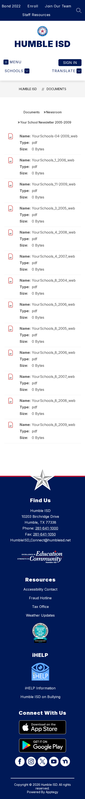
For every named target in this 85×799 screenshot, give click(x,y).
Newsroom (54, 112)
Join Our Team (58, 6)
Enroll (32, 6)
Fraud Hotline (40, 598)
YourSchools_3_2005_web (53, 208)
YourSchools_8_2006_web (53, 352)
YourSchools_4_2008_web (54, 232)
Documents (56, 89)
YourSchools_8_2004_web (54, 280)
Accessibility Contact (40, 589)
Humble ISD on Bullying (40, 697)
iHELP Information (40, 688)
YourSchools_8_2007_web (53, 376)
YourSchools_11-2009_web (54, 184)
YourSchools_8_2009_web (53, 424)
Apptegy (52, 792)
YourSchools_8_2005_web (53, 328)
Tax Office (40, 606)
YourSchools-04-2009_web (55, 136)
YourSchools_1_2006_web (53, 160)
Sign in (70, 62)
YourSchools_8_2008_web (53, 400)
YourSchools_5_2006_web (53, 304)
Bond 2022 (11, 6)
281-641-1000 (46, 528)
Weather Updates (40, 615)
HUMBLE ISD (28, 89)
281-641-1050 (44, 534)
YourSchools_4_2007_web (53, 256)
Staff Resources (36, 15)
